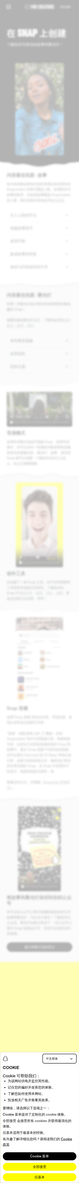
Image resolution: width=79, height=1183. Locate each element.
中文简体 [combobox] (52, 1059)
